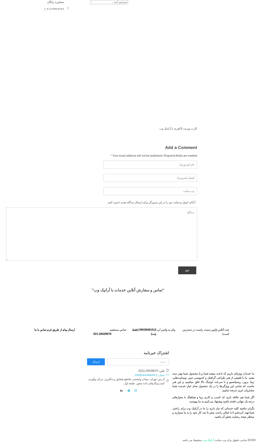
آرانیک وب (208, 440)
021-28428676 (102, 333)
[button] (68, 8)
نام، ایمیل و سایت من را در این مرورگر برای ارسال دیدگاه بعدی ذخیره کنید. (150, 202)
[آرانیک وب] (230, 5)
